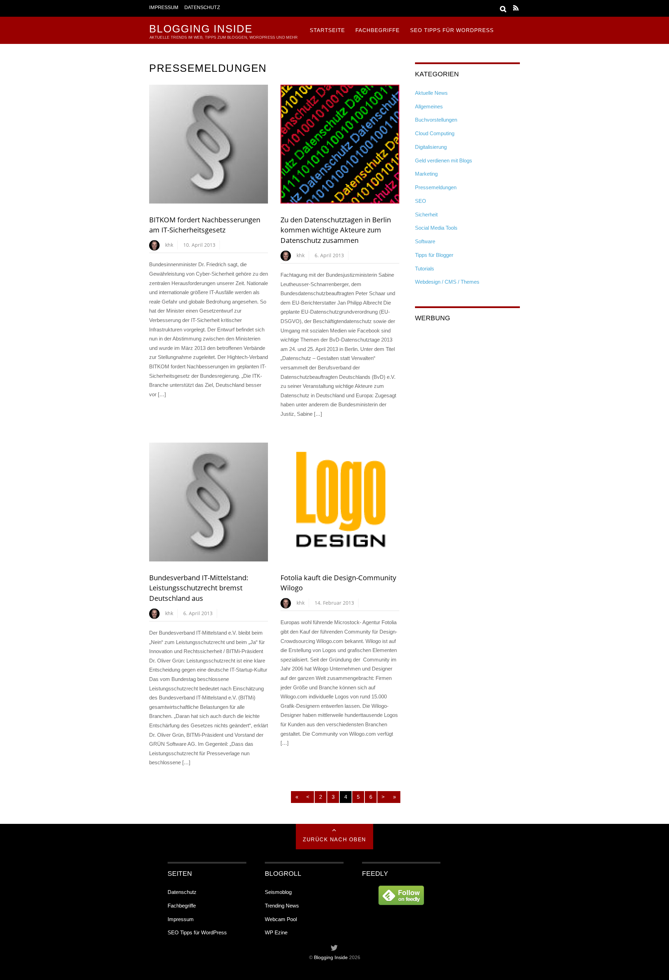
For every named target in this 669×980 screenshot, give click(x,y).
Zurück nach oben (334, 839)
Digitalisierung (431, 147)
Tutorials (424, 268)
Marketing (426, 174)
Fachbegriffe (377, 30)
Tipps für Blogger (434, 255)
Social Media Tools (436, 228)
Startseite (327, 30)
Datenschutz (202, 7)
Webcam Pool (281, 919)
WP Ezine (276, 932)
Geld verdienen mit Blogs (443, 160)
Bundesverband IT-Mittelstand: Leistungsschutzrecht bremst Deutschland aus (198, 588)
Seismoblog (278, 892)
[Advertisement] (467, 374)
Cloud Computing (434, 133)
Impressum (163, 7)
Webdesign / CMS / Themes (447, 282)
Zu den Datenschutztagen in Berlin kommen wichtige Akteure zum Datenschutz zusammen (335, 230)
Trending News (282, 906)
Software (425, 241)
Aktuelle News (431, 93)
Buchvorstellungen (436, 120)
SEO (420, 201)
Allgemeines (429, 106)
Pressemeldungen (435, 187)
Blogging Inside (331, 957)
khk (169, 245)
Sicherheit (426, 214)
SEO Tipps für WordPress (452, 30)
